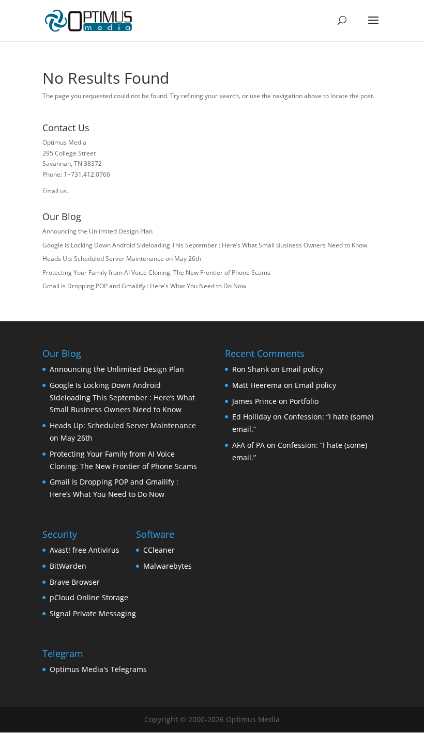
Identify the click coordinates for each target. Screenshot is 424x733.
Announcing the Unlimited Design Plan (97, 231)
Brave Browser (75, 582)
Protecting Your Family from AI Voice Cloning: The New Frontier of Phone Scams (156, 272)
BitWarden (68, 566)
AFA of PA (248, 445)
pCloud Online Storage (89, 597)
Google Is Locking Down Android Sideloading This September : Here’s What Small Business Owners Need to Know (204, 245)
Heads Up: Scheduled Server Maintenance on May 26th (121, 258)
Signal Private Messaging (93, 613)
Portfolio (304, 401)
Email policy (302, 369)
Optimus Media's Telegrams (98, 669)
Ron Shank (250, 369)
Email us (54, 190)
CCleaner (159, 550)
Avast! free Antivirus (84, 550)
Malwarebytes (167, 566)
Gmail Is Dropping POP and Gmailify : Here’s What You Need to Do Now (144, 286)
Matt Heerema (257, 385)
